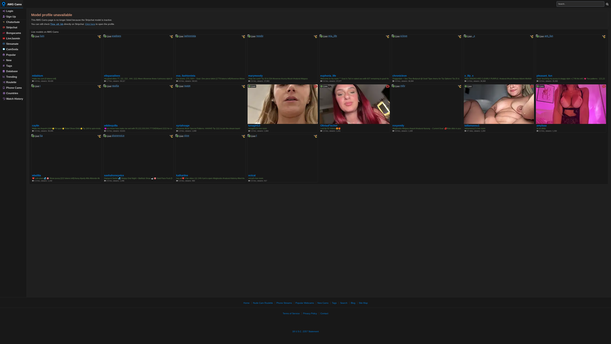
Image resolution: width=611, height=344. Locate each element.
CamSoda (11, 49)
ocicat (252, 175)
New (8, 60)
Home (246, 303)
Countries (12, 93)
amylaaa (542, 125)
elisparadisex (112, 76)
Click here (90, 24)
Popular (11, 54)
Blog (353, 303)
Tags (9, 65)
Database (12, 71)
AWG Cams (14, 4)
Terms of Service (291, 313)
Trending (11, 76)
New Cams (322, 303)
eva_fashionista (185, 76)
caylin (35, 125)
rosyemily (398, 125)
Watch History (14, 98)
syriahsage (183, 125)
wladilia (36, 175)
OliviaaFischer (328, 125)
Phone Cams (14, 87)
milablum (37, 76)
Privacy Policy (310, 313)
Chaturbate (12, 22)
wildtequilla (111, 125)
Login (9, 11)
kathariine (182, 175)
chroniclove (399, 76)
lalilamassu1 (471, 125)
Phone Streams (284, 303)
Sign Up (11, 16)
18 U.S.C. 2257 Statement (305, 331)
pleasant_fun (544, 76)
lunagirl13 (254, 125)
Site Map (363, 303)
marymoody (255, 76)
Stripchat (11, 27)
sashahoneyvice (114, 175)
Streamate (11, 44)
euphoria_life (328, 76)
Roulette (11, 82)
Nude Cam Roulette (263, 303)
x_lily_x (469, 76)
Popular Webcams (304, 303)
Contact (324, 313)
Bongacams (13, 33)
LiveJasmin (12, 38)
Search (343, 303)
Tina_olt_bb (56, 24)
